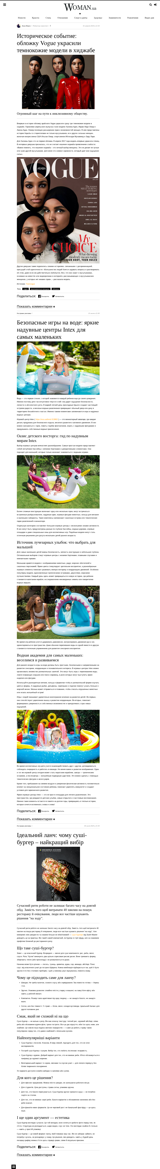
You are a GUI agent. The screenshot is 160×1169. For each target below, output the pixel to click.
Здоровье (98, 17)
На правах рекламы (24, 313)
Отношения (62, 17)
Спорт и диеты (80, 17)
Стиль (48, 17)
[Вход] (155, 4)
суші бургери (78, 935)
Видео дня (149, 17)
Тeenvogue (30, 284)
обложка (56, 289)
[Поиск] (150, 4)
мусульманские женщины (40, 289)
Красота (35, 17)
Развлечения (132, 17)
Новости (21, 17)
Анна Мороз (26, 26)
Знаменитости (115, 17)
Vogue (25, 289)
